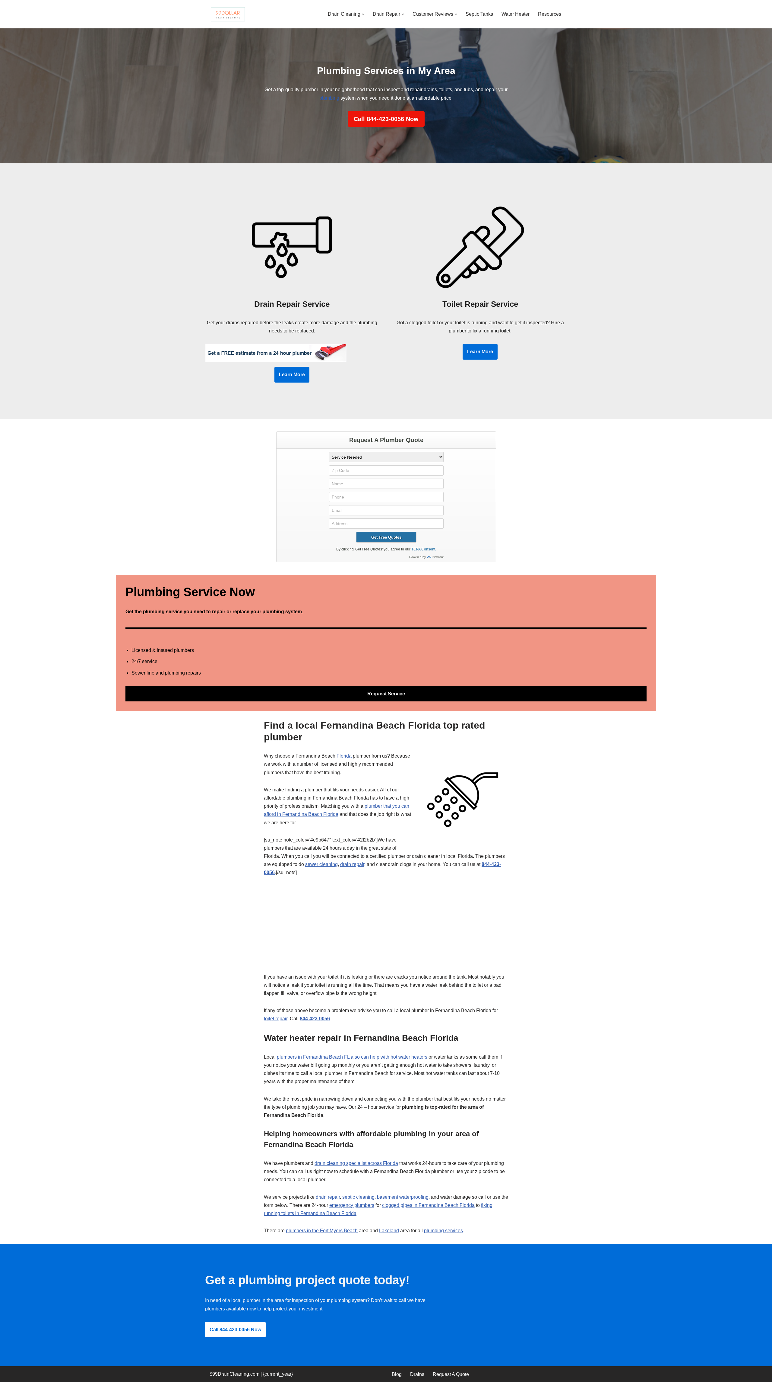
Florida (344, 755)
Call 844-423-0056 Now (386, 119)
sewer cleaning (321, 864)
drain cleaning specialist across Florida (356, 1163)
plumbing (329, 98)
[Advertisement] (386, 928)
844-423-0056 (315, 1018)
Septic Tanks (479, 14)
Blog (397, 1374)
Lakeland (389, 1230)
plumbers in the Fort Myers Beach (322, 1230)
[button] (363, 14)
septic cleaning (358, 1197)
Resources (549, 14)
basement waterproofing (403, 1197)
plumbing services (443, 1230)
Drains (417, 1374)
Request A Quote (451, 1374)
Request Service (386, 693)
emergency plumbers (351, 1205)
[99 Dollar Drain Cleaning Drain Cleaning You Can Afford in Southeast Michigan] (228, 14)
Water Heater (515, 14)
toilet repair (275, 1018)
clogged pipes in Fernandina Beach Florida (428, 1205)
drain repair (352, 864)
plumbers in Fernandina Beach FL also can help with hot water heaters (352, 1057)
